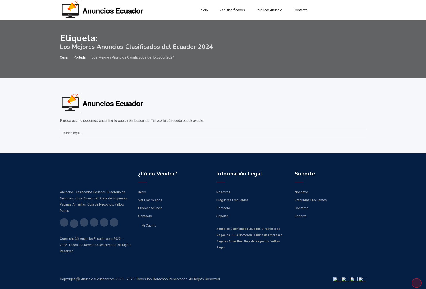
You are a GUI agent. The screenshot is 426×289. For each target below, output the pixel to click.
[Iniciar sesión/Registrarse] (364, 10)
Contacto (301, 10)
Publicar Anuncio (269, 10)
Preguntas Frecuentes (232, 200)
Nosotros (223, 192)
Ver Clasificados (232, 10)
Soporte (222, 216)
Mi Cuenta (149, 226)
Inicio (203, 10)
